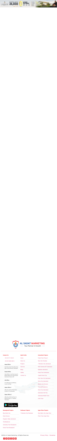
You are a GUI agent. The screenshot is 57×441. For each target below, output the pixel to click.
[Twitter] (6, 439)
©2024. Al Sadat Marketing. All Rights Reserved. (15, 435)
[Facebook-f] (4, 439)
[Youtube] (9, 439)
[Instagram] (11, 439)
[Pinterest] (16, 439)
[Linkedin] (13, 439)
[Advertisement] (42, 49)
